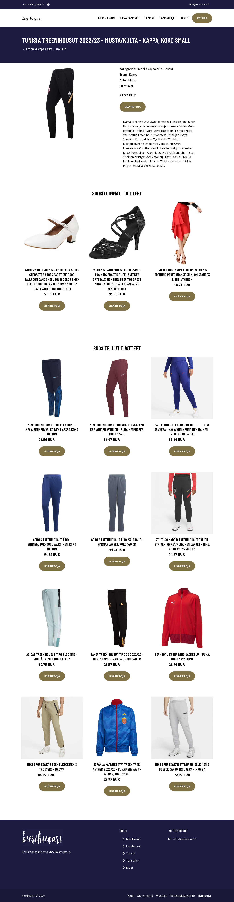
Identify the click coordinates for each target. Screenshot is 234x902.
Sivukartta (204, 896)
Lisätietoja (133, 106)
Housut (61, 49)
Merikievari (106, 18)
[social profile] (48, 4)
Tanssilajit (167, 18)
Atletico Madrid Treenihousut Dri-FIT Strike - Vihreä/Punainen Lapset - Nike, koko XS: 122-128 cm (182, 544)
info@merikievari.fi (199, 4)
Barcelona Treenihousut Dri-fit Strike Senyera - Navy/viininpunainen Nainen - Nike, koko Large (182, 429)
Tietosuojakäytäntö (182, 896)
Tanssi (149, 18)
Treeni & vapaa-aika (39, 49)
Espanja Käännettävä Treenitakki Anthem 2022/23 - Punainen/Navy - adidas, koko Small (117, 769)
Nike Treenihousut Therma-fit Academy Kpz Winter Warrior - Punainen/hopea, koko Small (117, 429)
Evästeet (161, 896)
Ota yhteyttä (145, 896)
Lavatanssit (129, 18)
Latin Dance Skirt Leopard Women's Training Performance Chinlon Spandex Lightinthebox (182, 274)
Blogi (185, 18)
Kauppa (202, 18)
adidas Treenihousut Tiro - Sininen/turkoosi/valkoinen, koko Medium (52, 544)
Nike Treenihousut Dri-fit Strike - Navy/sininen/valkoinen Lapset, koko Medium (52, 429)
